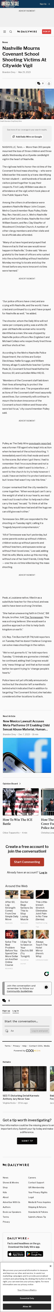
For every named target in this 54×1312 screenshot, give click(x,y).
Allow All (27, 1306)
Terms (6, 1217)
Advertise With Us (11, 1202)
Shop (5, 1187)
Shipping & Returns (37, 1207)
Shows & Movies (11, 1182)
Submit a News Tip (37, 1217)
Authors (7, 1207)
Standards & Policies (38, 1212)
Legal (31, 1197)
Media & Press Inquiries (39, 1202)
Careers (32, 1177)
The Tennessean (34, 617)
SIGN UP (46, 31)
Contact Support (36, 1182)
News (5, 1177)
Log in (43, 872)
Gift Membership (36, 1187)
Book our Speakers (12, 1212)
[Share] (49, 83)
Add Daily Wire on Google (29, 136)
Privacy (6, 1222)
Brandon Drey (8, 72)
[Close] (50, 1266)
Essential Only (27, 1298)
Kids (5, 1192)
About (6, 1197)
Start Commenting (27, 862)
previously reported (40, 443)
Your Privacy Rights (37, 1192)
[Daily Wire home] (27, 31)
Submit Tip (27, 1141)
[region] (27, 1287)
